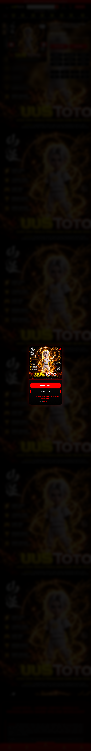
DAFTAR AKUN (45, 392)
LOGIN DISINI (45, 385)
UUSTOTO (46, 401)
